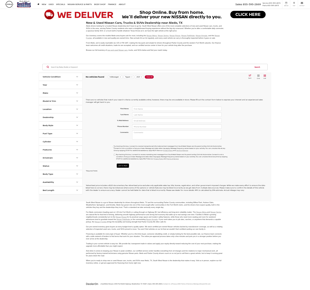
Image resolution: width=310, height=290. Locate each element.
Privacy (174, 284)
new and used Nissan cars (117, 50)
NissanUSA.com (205, 284)
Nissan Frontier (101, 222)
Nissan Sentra (163, 36)
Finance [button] (112, 4)
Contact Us (166, 284)
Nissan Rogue (175, 36)
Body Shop (100, 4)
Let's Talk (122, 165)
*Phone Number (123, 126)
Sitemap (196, 284)
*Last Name (124, 114)
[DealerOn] (92, 284)
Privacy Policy (168, 150)
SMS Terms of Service (185, 284)
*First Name (124, 109)
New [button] (44, 4)
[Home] (38, 4)
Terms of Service (182, 150)
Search (257, 67)
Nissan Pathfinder (188, 36)
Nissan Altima (152, 36)
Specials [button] (60, 4)
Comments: (124, 132)
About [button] (122, 4)
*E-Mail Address (123, 120)
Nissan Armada (201, 36)
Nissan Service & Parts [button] (80, 4)
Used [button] (51, 4)
